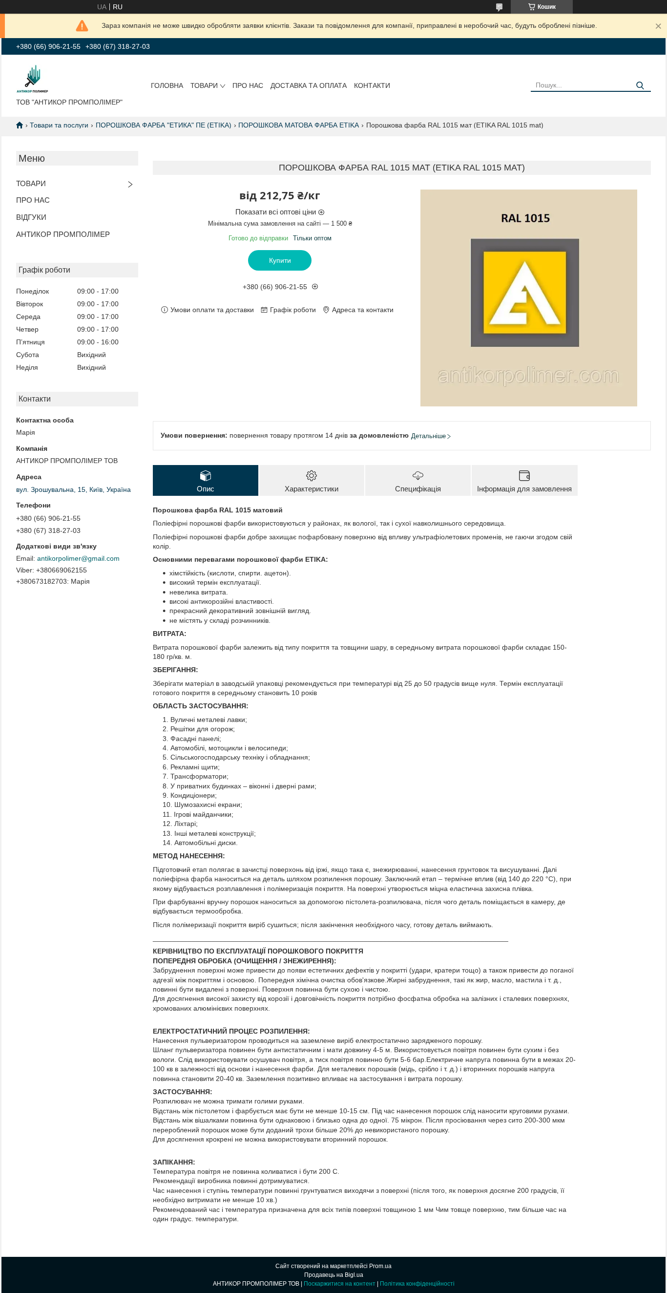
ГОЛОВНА (167, 85)
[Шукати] (640, 86)
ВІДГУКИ (31, 217)
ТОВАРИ (204, 85)
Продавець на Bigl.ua (333, 1275)
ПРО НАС (247, 85)
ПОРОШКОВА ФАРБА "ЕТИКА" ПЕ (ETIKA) (163, 125)
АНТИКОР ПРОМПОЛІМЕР (63, 234)
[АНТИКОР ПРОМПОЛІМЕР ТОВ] (32, 78)
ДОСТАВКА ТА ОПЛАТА (309, 85)
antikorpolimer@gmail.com (78, 558)
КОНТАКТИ (372, 85)
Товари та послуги (59, 125)
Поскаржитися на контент (339, 1283)
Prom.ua (380, 1266)
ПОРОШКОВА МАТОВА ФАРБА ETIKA (298, 125)
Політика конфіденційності (417, 1283)
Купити (280, 260)
